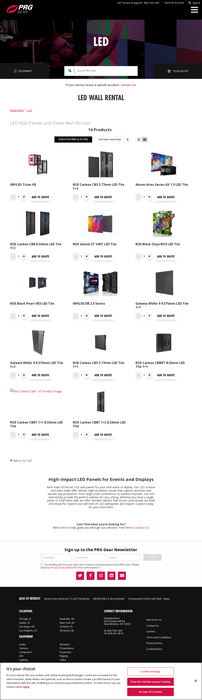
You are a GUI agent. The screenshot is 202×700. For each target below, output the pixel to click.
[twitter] (80, 576)
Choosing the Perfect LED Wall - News (148, 598)
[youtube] (122, 576)
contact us (128, 85)
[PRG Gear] (19, 9)
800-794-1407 (151, 3)
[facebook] (90, 576)
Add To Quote (40, 197)
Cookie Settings (150, 671)
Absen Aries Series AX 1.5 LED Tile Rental (66, 598)
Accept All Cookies (150, 691)
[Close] (195, 681)
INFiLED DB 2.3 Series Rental (108, 598)
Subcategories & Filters (73, 139)
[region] (101, 681)
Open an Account (174, 2)
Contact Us (142, 527)
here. (26, 687)
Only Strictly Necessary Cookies (150, 681)
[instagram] (101, 576)
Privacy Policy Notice (62, 567)
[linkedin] (111, 576)
